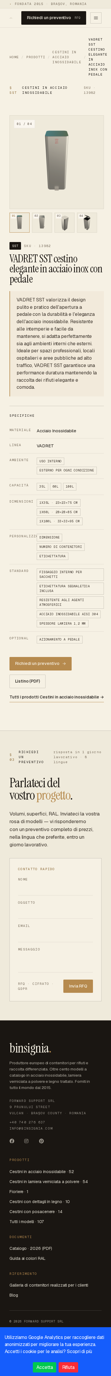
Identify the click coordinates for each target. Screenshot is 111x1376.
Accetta (44, 1367)
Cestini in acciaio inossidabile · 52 (41, 1171)
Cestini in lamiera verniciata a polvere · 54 (48, 1181)
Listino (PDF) (27, 681)
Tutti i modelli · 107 (26, 1221)
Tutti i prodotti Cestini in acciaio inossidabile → (56, 697)
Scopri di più (79, 1351)
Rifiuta (68, 1367)
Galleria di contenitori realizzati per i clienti (48, 1285)
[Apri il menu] (96, 18)
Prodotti (36, 57)
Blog (13, 1295)
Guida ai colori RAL (27, 1258)
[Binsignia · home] (10, 18)
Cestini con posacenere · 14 (35, 1211)
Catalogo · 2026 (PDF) (30, 1248)
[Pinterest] (44, 1143)
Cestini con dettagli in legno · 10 (39, 1201)
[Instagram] (29, 1143)
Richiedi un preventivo (54, 17)
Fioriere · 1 (18, 1191)
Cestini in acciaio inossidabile (66, 57)
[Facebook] (14, 1143)
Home (14, 57)
